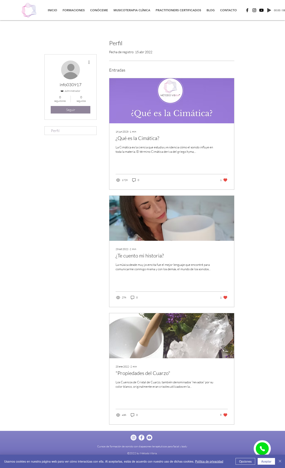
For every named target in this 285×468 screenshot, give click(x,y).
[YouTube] (261, 10)
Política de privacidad (209, 461)
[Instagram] (254, 10)
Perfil (55, 130)
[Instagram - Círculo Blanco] (133, 437)
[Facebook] (247, 10)
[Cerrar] (279, 461)
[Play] (269, 10)
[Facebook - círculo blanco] (141, 437)
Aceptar (266, 461)
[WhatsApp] (262, 448)
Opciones (245, 461)
